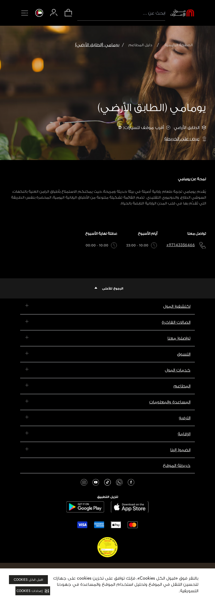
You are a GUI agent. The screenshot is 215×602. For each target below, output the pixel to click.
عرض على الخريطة (181, 138)
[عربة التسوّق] (68, 16)
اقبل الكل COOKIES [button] (28, 579)
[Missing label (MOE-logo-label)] (182, 13)
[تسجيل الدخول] (53, 12)
